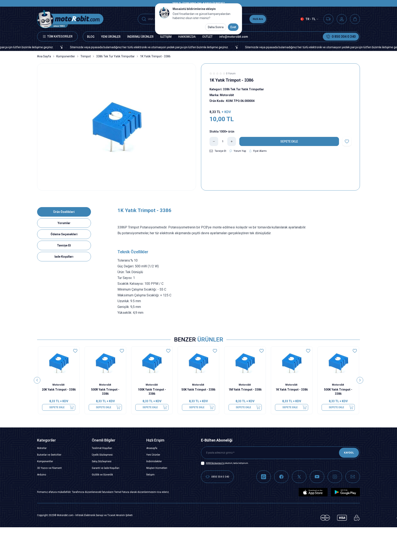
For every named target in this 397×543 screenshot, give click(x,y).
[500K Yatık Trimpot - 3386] (338, 363)
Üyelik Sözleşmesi (102, 454)
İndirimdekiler (154, 461)
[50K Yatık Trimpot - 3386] (198, 363)
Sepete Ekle (57, 407)
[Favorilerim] (328, 19)
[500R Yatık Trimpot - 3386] (105, 363)
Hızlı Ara (258, 19)
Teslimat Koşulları (102, 448)
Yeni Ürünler (153, 454)
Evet (233, 27)
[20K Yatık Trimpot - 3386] (58, 363)
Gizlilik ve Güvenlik (102, 474)
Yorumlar (64, 223)
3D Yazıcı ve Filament (49, 468)
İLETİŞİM (166, 36)
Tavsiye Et (64, 245)
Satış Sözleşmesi (101, 461)
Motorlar (42, 448)
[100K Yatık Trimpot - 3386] (152, 363)
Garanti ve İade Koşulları (105, 468)
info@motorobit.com (233, 36)
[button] (37, 380)
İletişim (150, 474)
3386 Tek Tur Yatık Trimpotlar (115, 56)
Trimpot (85, 56)
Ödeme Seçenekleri (64, 234)
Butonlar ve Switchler (49, 454)
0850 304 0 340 (220, 476)
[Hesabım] (342, 19)
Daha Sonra (216, 27)
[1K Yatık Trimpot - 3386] (291, 363)
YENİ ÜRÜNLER (111, 36)
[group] (116, 127)
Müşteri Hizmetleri (156, 468)
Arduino (41, 474)
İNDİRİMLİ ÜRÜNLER (140, 36)
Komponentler (65, 56)
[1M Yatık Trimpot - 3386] (245, 363)
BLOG (90, 36)
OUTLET (207, 36)
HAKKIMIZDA (187, 36)
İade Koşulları (63, 256)
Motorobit (58, 384)
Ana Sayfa (44, 56)
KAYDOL (349, 452)
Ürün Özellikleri (64, 212)
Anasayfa (151, 448)
